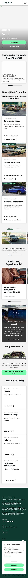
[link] (14, 122)
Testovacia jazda (14, 46)
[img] (7, 3)
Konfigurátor (14, 42)
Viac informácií (7, 556)
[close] (23, 541)
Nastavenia (14, 561)
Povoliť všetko (14, 569)
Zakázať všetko (14, 565)
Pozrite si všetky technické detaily (14, 372)
